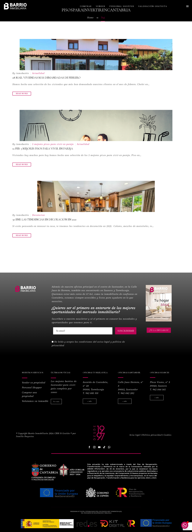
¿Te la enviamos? (159, 330)
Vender (100, 6)
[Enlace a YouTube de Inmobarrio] (99, 447)
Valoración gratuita (152, 6)
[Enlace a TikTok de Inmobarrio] (104, 447)
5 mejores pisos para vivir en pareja (53, 144)
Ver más (56, 401)
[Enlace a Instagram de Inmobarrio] (94, 447)
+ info (90, 401)
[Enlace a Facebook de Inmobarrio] (89, 447)
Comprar (86, 6)
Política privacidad (152, 435)
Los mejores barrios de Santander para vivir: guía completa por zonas (64, 387)
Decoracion (38, 215)
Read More (22, 93)
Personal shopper (121, 6)
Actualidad (38, 73)
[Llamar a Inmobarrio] (109, 447)
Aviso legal (134, 435)
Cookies (167, 435)
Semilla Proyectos (25, 436)
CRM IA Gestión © (63, 433)
